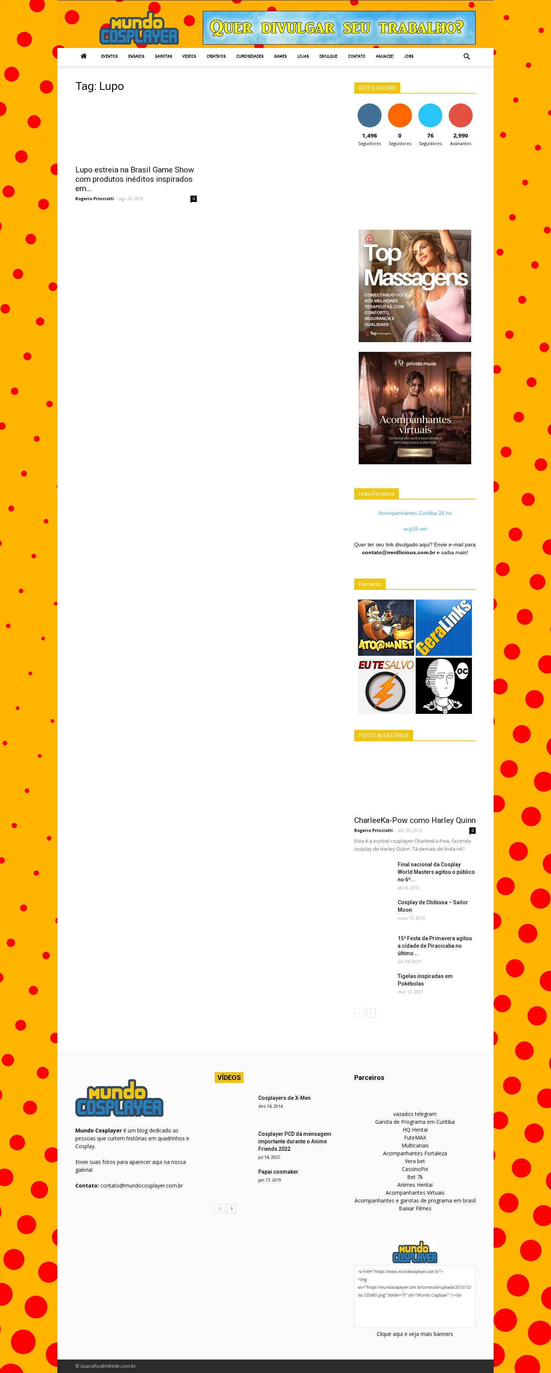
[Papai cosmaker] (233, 1181)
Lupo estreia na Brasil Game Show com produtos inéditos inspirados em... (134, 179)
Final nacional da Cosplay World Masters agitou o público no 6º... (436, 871)
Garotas (163, 56)
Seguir (369, 106)
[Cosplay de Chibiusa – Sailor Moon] (373, 912)
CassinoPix (415, 1169)
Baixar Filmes (415, 1208)
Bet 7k (415, 1176)
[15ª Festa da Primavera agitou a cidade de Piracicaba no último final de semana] (373, 948)
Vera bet (415, 1161)
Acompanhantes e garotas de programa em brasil (415, 1200)
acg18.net (415, 529)
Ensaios (136, 56)
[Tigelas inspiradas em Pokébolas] (373, 985)
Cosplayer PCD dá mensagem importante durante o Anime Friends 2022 (294, 1141)
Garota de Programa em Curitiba (415, 1121)
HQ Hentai (415, 1129)
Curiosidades (250, 56)
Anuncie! (385, 56)
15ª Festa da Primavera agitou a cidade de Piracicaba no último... (435, 945)
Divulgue (328, 56)
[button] (467, 57)
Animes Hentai (415, 1184)
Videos (189, 56)
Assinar (460, 106)
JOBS (408, 56)
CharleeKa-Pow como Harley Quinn (415, 820)
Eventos (109, 56)
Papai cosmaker (278, 1172)
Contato (356, 56)
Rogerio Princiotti (94, 198)
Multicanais (415, 1145)
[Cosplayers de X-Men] (233, 1107)
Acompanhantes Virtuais (415, 1192)
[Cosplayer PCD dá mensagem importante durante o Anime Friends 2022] (233, 1143)
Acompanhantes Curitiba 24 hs (415, 513)
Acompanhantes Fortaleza (415, 1153)
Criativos (216, 56)
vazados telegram (415, 1113)
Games (280, 56)
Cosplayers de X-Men (284, 1098)
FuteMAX (415, 1137)
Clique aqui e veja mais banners (415, 1333)
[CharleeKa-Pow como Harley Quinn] (415, 781)
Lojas (303, 56)
